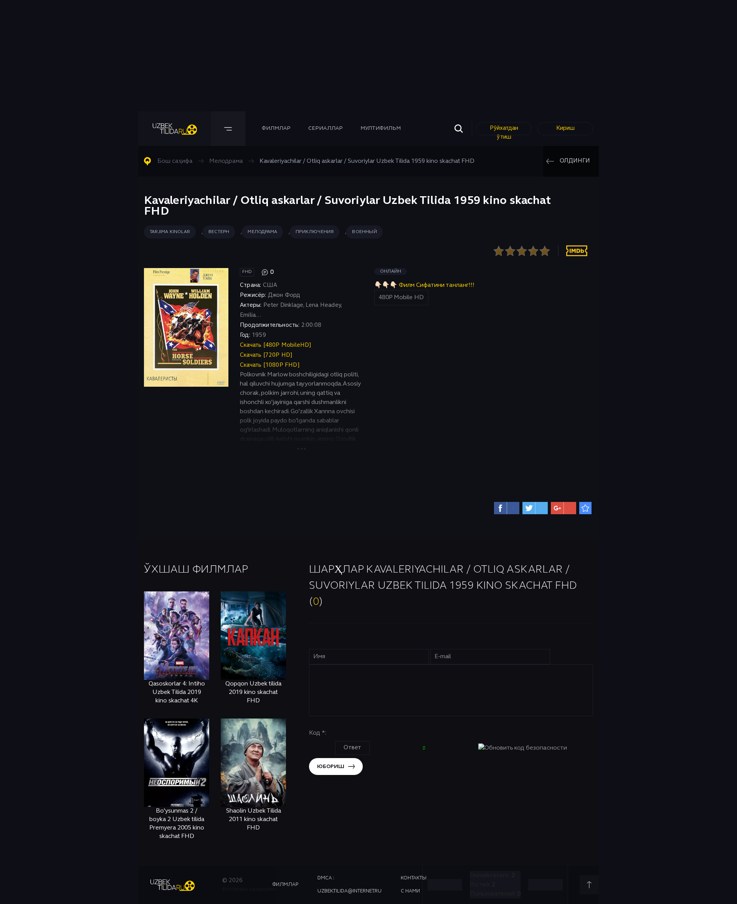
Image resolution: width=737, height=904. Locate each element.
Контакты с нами (413, 885)
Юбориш (330, 766)
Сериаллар (325, 128)
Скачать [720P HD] (266, 355)
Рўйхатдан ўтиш (504, 130)
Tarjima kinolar (170, 232)
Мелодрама (262, 232)
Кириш (565, 128)
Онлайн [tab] (390, 271)
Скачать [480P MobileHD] (276, 345)
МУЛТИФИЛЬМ (380, 128)
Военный (364, 232)
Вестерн (218, 232)
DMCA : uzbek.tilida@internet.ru (349, 885)
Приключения (315, 232)
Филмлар (276, 128)
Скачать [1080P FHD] (270, 365)
